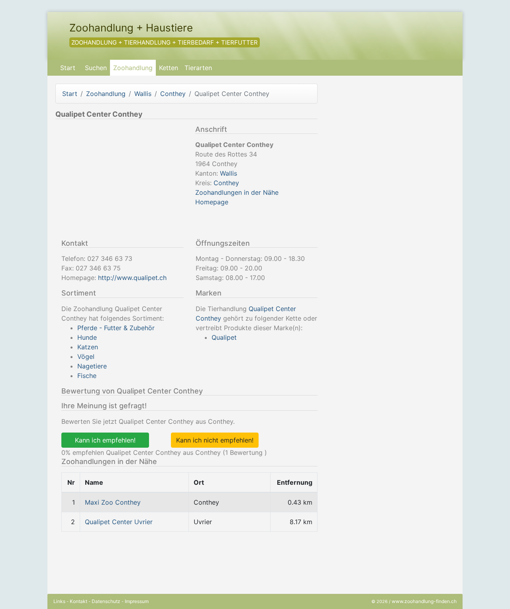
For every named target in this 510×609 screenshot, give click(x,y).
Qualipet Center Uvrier (119, 522)
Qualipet (224, 337)
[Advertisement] (122, 181)
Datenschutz (106, 601)
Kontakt (78, 601)
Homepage (211, 202)
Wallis (142, 94)
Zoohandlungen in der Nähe (237, 192)
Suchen (96, 68)
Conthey (173, 94)
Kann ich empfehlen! (105, 440)
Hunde (87, 337)
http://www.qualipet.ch (132, 278)
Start (67, 68)
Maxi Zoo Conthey (113, 502)
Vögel (85, 356)
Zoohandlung (133, 68)
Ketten (168, 68)
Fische (86, 376)
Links (59, 601)
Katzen (87, 347)
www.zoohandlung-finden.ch (424, 601)
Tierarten (198, 68)
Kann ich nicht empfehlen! (214, 440)
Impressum (137, 601)
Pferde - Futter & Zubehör (116, 328)
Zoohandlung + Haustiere (131, 28)
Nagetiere (92, 366)
